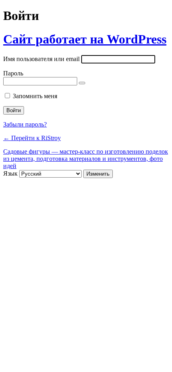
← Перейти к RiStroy (32, 138)
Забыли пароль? (25, 124)
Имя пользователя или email (41, 58)
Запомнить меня (35, 96)
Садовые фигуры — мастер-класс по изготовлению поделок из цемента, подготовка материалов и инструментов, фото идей (85, 158)
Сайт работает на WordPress (84, 39)
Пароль (13, 73)
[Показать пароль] (82, 83)
